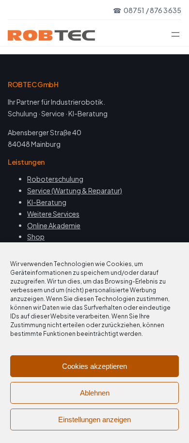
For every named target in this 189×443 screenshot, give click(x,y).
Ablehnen (95, 393)
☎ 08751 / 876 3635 (147, 10)
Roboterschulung (55, 178)
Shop (36, 236)
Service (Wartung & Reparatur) (74, 190)
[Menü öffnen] (175, 34)
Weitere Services (53, 213)
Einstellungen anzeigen (94, 419)
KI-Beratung (46, 202)
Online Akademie (53, 225)
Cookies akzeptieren (94, 366)
